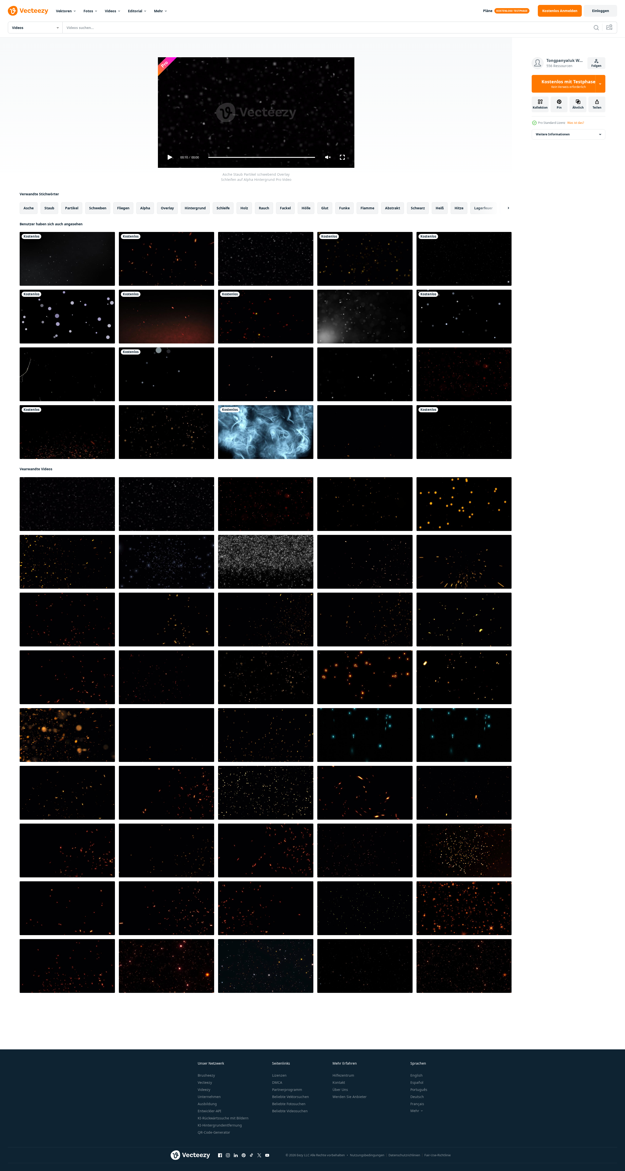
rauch (264, 208)
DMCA (277, 1082)
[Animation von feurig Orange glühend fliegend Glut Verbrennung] (464, 562)
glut (324, 208)
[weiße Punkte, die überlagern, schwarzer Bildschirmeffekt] (464, 316)
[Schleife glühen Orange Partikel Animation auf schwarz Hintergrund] (365, 677)
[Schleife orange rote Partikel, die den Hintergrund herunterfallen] (166, 966)
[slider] (261, 157)
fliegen (123, 208)
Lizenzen (279, 1075)
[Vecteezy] (28, 11)
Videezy (204, 1089)
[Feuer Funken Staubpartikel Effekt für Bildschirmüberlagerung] (67, 432)
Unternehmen (209, 1096)
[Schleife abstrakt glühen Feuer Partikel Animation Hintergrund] (365, 793)
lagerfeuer (483, 208)
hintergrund (195, 208)
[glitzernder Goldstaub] (464, 432)
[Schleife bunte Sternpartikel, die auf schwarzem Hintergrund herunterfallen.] (365, 966)
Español (416, 1082)
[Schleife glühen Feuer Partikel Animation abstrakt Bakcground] (365, 850)
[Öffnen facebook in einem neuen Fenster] (220, 1155)
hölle (306, 208)
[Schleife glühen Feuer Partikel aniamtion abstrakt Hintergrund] (464, 619)
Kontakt (339, 1082)
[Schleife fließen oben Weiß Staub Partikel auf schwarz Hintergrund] (365, 374)
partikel (71, 208)
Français (417, 1103)
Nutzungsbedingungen (367, 1155)
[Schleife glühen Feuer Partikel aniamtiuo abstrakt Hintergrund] (166, 619)
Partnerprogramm (287, 1089)
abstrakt (392, 208)
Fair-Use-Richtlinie (437, 1155)
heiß (440, 208)
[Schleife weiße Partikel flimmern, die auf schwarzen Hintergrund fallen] (265, 562)
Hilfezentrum (343, 1075)
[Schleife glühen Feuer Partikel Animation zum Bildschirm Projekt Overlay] (365, 562)
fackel (285, 208)
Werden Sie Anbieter (350, 1096)
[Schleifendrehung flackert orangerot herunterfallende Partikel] (464, 966)
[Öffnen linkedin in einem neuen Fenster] (236, 1155)
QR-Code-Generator (214, 1132)
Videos (110, 11)
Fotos (88, 11)
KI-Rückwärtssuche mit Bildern (223, 1118)
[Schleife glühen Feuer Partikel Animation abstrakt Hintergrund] (67, 619)
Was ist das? (575, 123)
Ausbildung (207, 1103)
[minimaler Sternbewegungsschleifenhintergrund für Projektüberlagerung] (464, 259)
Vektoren (64, 11)
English (416, 1075)
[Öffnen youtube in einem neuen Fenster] (267, 1155)
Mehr (158, 11)
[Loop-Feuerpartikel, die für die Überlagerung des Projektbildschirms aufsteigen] (67, 562)
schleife (223, 208)
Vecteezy (205, 1082)
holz (244, 208)
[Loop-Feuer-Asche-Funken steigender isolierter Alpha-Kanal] (365, 432)
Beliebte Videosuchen (290, 1111)
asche (29, 208)
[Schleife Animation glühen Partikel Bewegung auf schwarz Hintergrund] (166, 432)
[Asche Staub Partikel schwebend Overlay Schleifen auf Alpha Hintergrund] (67, 504)
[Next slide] (504, 208)
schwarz (418, 208)
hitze (459, 208)
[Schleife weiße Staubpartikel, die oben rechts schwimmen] (67, 259)
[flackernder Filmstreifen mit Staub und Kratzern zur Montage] (67, 374)
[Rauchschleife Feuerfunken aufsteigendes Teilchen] (166, 259)
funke (344, 208)
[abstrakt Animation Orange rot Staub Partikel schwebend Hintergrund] (464, 374)
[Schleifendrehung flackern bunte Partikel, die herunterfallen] (265, 966)
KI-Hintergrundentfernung (220, 1125)
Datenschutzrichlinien (404, 1155)
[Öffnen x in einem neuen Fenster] (259, 1155)
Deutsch (417, 1096)
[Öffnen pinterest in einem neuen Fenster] (244, 1155)
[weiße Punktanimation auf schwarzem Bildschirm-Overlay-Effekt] (67, 316)
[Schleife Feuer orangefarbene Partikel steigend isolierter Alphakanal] (265, 735)
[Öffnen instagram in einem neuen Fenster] (228, 1155)
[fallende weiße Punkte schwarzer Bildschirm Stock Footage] (166, 374)
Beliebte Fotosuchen (289, 1103)
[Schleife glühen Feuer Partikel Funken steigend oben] (67, 966)
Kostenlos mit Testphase (569, 84)
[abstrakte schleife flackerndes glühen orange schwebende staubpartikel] (365, 504)
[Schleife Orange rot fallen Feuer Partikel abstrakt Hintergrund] (464, 793)
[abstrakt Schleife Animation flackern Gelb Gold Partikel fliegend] (365, 908)
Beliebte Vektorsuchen (290, 1096)
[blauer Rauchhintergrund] (265, 432)
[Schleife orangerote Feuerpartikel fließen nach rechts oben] (464, 677)
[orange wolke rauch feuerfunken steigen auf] (166, 316)
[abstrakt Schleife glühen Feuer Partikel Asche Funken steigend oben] (265, 908)
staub (49, 208)
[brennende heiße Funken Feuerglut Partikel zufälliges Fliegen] (265, 316)
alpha (145, 208)
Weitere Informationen (553, 134)
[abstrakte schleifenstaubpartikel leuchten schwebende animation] (365, 316)
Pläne (487, 10)
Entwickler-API (209, 1111)
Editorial (135, 11)
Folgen (596, 66)
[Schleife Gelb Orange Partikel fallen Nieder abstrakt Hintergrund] (265, 793)
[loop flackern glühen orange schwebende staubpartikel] (464, 504)
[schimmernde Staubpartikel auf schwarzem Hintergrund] (365, 259)
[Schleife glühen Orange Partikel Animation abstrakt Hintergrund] (464, 850)
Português (418, 1089)
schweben (97, 208)
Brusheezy (206, 1075)
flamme (367, 208)
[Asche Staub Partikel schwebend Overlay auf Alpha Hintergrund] (265, 259)
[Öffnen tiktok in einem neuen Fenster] (251, 1155)
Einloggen (600, 10)
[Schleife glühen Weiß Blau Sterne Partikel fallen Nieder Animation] (166, 562)
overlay (167, 208)
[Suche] (596, 27)
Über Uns (340, 1089)
